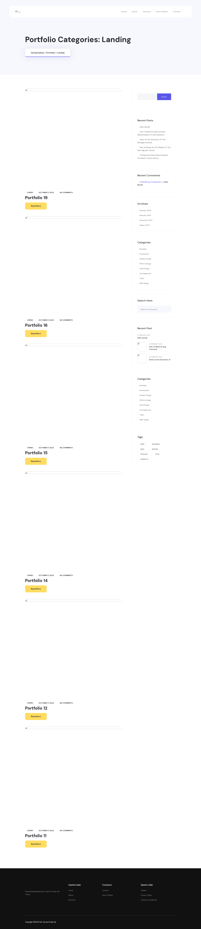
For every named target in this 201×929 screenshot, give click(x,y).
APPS (142, 444)
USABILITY (144, 459)
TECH (157, 454)
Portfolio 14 (36, 580)
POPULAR (143, 454)
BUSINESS (156, 444)
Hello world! (145, 127)
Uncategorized (145, 273)
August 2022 (145, 225)
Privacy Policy (146, 895)
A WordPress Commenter (150, 182)
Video (142, 278)
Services (147, 11)
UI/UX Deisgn (144, 269)
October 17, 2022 (46, 192)
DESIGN (155, 449)
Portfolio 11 (35, 835)
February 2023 (145, 215)
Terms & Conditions (149, 900)
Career (143, 890)
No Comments (66, 192)
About (134, 11)
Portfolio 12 (36, 708)
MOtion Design (145, 264)
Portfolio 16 (36, 325)
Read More (36, 206)
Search (164, 97)
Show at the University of (159, 360)
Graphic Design (145, 259)
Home (123, 11)
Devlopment (144, 254)
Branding (143, 249)
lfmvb (30, 192)
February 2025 (145, 210)
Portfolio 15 (36, 453)
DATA (142, 449)
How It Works (162, 11)
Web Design (144, 283)
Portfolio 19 (36, 197)
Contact (177, 11)
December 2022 (146, 220)
